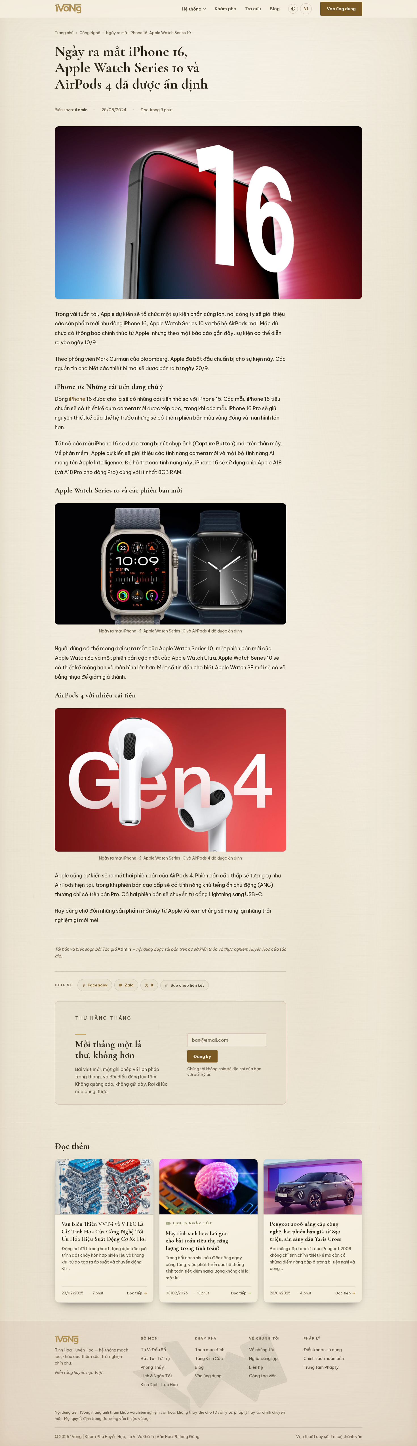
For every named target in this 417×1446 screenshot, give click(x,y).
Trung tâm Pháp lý (321, 1367)
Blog (275, 8)
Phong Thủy (152, 1367)
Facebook (98, 985)
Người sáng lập (263, 1358)
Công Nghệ (89, 32)
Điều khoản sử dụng (323, 1349)
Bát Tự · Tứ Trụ (155, 1358)
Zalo (129, 985)
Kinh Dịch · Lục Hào (159, 1384)
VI (306, 9)
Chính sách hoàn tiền (324, 1358)
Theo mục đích (209, 1349)
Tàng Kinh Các (209, 1358)
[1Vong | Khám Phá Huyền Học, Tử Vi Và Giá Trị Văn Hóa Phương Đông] (68, 9)
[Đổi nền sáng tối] (293, 9)
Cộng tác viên (263, 1375)
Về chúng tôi (261, 1349)
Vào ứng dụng (341, 8)
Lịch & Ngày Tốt (157, 1375)
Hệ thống (191, 9)
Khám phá (225, 8)
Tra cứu (253, 8)
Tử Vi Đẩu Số (153, 1349)
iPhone (77, 399)
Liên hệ (256, 1367)
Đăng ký (202, 1056)
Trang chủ (64, 32)
